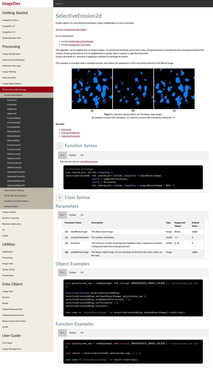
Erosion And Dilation (13, 95)
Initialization (7, 252)
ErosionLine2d (13, 145)
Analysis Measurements (13, 315)
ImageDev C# (8, 26)
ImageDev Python (10, 20)
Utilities (8, 244)
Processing (11, 47)
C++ (62, 155)
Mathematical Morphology (14, 89)
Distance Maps (11, 206)
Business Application (11, 224)
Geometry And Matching (13, 60)
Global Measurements (12, 309)
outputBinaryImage (89, 161)
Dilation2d (11, 109)
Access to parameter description (71, 29)
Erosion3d (12, 104)
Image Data (7, 263)
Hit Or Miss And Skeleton (15, 195)
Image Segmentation (11, 83)
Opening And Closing (14, 190)
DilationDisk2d (13, 131)
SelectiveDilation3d (16, 185)
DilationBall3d (13, 140)
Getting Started (15, 13)
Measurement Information (14, 321)
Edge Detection (9, 77)
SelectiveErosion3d (16, 176)
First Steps (7, 343)
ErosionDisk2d (13, 118)
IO (3, 230)
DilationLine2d (13, 154)
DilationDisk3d (13, 136)
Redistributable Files (11, 38)
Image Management (11, 349)
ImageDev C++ (9, 32)
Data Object (12, 284)
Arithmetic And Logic (11, 66)
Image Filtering (9, 72)
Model (5, 303)
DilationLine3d (13, 158)
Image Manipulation (11, 54)
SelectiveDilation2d (16, 181)
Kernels (5, 297)
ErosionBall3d (13, 127)
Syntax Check (8, 269)
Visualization (8, 275)
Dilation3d (11, 113)
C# (82, 155)
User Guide (11, 336)
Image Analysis (9, 212)
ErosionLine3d (13, 149)
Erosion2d (12, 100)
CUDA (5, 236)
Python (72, 155)
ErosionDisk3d (13, 122)
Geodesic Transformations (16, 201)
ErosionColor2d (14, 163)
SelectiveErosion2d (16, 172)
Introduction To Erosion (79, 44)
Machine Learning (10, 218)
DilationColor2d (14, 167)
